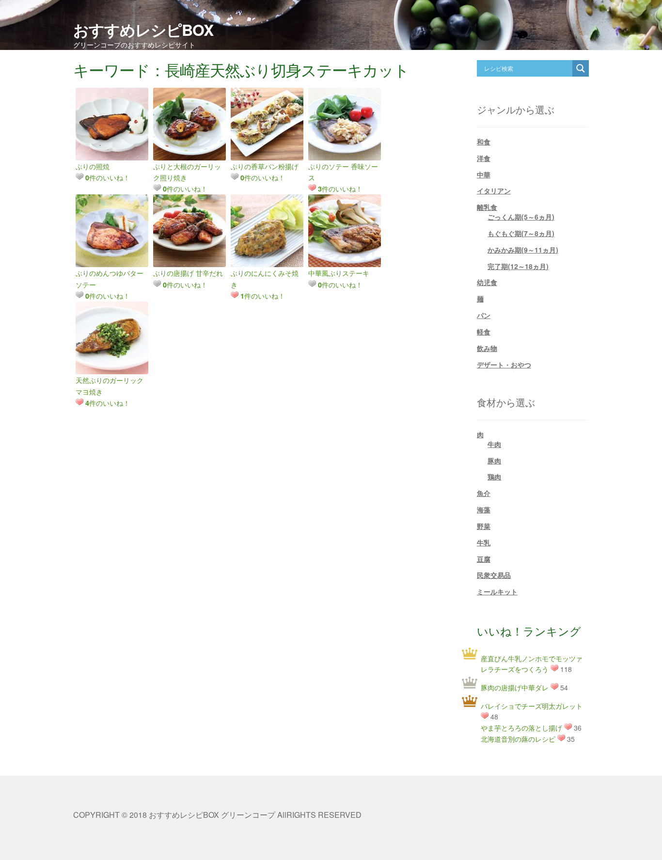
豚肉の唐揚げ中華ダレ (515, 687)
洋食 (483, 158)
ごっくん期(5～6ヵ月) (521, 217)
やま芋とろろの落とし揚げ (521, 728)
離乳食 (487, 207)
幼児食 (487, 282)
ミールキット (497, 591)
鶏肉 (494, 476)
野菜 (483, 526)
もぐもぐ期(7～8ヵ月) (521, 233)
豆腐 (483, 559)
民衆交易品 (494, 575)
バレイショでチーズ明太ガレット (532, 706)
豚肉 (494, 460)
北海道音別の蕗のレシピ (518, 739)
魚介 (483, 493)
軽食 (483, 331)
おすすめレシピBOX (143, 29)
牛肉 (494, 444)
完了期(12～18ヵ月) (518, 266)
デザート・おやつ (504, 364)
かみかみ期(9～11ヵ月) (523, 250)
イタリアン (494, 190)
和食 (483, 141)
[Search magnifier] (580, 68)
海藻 (483, 509)
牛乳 (483, 542)
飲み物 (487, 348)
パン (483, 315)
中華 (483, 174)
